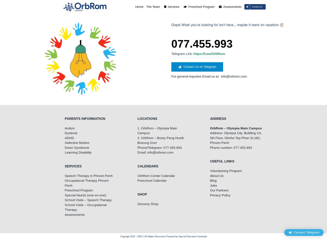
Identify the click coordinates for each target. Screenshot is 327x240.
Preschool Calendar (152, 180)
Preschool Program (79, 190)
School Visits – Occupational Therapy (86, 207)
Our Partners (219, 190)
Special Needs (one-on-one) (85, 195)
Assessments (75, 214)
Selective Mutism (77, 143)
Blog (213, 180)
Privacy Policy (220, 195)
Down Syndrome (77, 147)
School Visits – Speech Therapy (88, 200)
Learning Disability (78, 152)
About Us (217, 176)
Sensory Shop (147, 204)
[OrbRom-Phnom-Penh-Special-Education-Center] (85, 3)
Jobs (213, 185)
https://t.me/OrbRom (209, 54)
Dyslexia (71, 133)
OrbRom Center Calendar (156, 176)
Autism (70, 128)
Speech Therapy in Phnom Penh (89, 176)
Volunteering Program (226, 171)
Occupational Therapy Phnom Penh (87, 183)
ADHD (69, 138)
